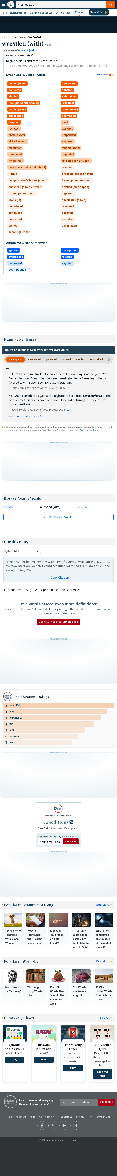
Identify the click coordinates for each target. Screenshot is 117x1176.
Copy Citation (60, 578)
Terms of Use (102, 1116)
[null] (71, 822)
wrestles (82, 507)
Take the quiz (102, 1074)
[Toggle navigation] (3, 4)
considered (34, 359)
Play (14, 1059)
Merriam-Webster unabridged (58, 622)
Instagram (74, 1125)
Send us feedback (89, 430)
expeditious (56, 822)
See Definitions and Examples (57, 828)
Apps (33, 1116)
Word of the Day (58, 815)
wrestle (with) (27, 50)
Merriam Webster (10, 1102)
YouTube (63, 1125)
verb (48, 44)
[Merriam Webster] (58, 808)
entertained (96, 359)
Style (6, 551)
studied (80, 359)
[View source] (68, 388)
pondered (51, 359)
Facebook (41, 1125)
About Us (21, 1116)
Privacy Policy (84, 1116)
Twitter (52, 1125)
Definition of (23, 416)
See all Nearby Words (57, 517)
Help (10, 1116)
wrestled (9, 507)
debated (66, 359)
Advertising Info (48, 1116)
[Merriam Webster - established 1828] (10, 4)
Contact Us (66, 1116)
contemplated (15, 359)
